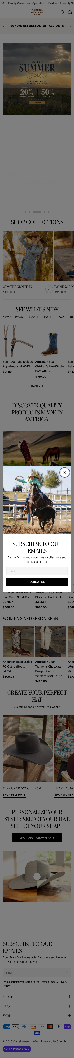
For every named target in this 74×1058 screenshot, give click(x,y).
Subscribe (37, 582)
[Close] (64, 472)
